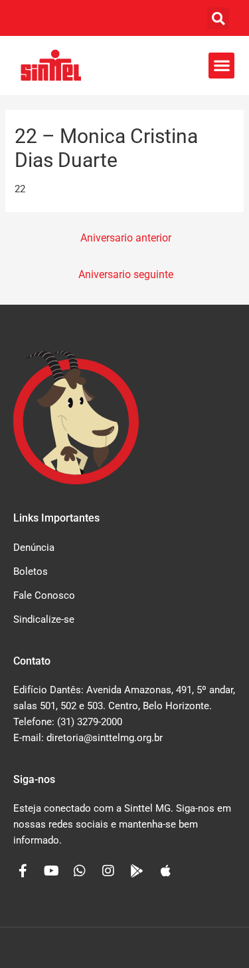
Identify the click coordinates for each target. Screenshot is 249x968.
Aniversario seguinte (125, 275)
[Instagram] (108, 871)
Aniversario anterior (125, 238)
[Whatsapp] (79, 871)
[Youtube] (51, 871)
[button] (218, 18)
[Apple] (165, 871)
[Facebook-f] (22, 871)
